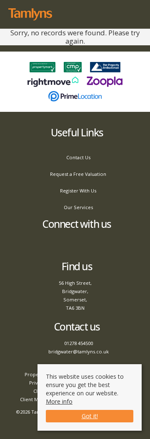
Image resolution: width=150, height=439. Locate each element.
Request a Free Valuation (78, 174)
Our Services (78, 207)
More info (59, 401)
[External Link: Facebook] (75, 245)
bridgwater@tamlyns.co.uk (78, 351)
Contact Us (78, 157)
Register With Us (78, 190)
